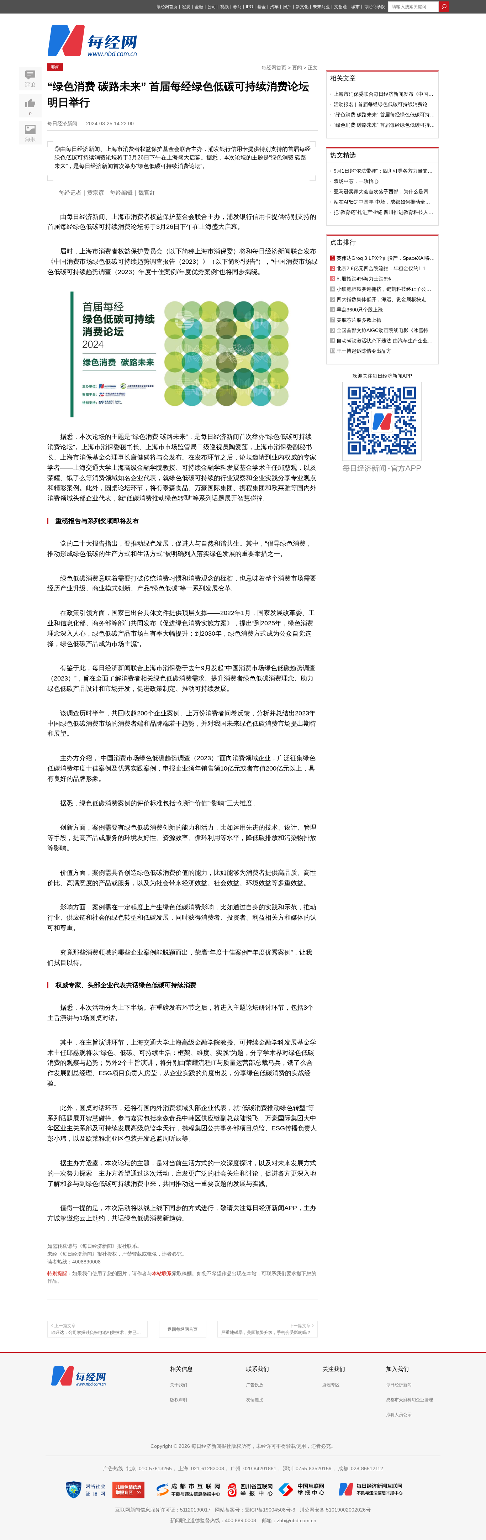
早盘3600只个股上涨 (360, 309)
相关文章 (343, 78)
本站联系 (162, 1273)
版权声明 (178, 1399)
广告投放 (254, 1384)
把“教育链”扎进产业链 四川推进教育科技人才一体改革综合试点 (383, 212)
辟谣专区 (330, 1384)
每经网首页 (167, 6)
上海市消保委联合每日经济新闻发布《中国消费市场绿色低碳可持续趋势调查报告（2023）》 (383, 93)
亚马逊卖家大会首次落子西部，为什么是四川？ (381, 191)
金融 (199, 6)
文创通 (340, 6)
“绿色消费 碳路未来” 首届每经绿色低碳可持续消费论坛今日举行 (384, 114)
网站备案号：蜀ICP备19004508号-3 (256, 1510)
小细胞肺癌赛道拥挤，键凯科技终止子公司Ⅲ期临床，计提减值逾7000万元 (386, 289)
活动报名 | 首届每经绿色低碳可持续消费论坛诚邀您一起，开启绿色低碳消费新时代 (383, 104)
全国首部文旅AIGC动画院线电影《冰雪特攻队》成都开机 (385, 330)
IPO (249, 6)
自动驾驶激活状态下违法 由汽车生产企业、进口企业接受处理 (385, 340)
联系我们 (257, 1369)
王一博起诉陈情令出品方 (364, 350)
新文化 (302, 6)
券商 (237, 6)
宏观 (186, 6)
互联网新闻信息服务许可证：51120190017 (164, 1510)
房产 (287, 6)
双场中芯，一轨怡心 (356, 181)
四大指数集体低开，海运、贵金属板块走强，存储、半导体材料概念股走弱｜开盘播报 (384, 299)
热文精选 (343, 155)
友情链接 (254, 1399)
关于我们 (178, 1384)
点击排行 (343, 242)
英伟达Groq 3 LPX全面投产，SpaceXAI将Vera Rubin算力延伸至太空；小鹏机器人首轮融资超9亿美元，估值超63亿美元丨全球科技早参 (386, 258)
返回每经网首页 (182, 1329)
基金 (261, 6)
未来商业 (321, 6)
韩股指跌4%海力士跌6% (364, 278)
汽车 (274, 6)
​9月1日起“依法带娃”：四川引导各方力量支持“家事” (383, 170)
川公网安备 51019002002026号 (335, 1510)
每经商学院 (374, 6)
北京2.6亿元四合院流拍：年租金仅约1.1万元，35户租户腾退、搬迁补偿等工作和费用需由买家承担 (384, 268)
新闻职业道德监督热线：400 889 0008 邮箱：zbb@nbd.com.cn (243, 1520)
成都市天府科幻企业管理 (409, 1399)
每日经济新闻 (399, 1384)
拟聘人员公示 (399, 1414)
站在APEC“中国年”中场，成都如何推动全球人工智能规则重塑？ (382, 201)
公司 (211, 6)
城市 (355, 6)
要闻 (55, 67)
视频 (224, 6)
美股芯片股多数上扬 (359, 319)
